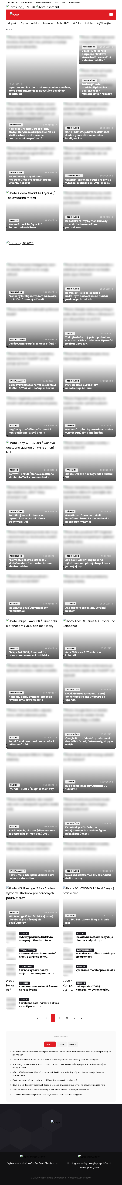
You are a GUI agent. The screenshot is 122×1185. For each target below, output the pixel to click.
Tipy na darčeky (30, 23)
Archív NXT (63, 23)
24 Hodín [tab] (50, 1044)
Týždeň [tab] (61, 1044)
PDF (56, 2)
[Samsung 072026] (61, 247)
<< (38, 1018)
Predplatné (26, 2)
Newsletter (74, 2)
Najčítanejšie (104, 23)
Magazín (12, 23)
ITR (63, 2)
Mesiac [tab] (72, 1044)
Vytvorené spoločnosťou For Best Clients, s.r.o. (32, 1163)
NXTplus (77, 23)
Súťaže (89, 23)
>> (82, 1018)
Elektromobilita (43, 2)
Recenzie (48, 23)
